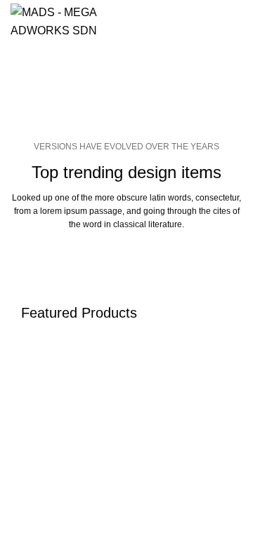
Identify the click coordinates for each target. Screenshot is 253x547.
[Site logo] (59, 20)
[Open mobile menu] (236, 21)
